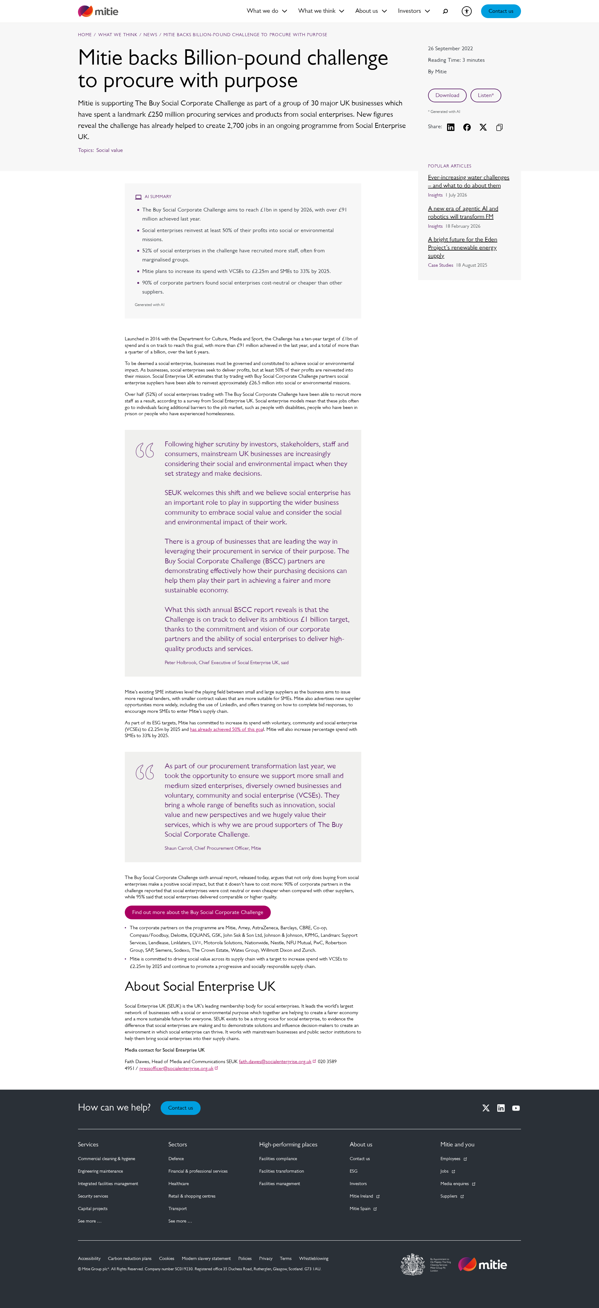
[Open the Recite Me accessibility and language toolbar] (467, 11)
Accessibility (89, 1259)
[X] (486, 1108)
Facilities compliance (278, 1159)
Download (447, 96)
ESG (354, 1171)
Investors (358, 1184)
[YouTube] (516, 1108)
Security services (93, 1196)
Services (88, 1145)
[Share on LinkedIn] (451, 127)
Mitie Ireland (361, 1196)
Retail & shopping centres (192, 1196)
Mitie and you (458, 1145)
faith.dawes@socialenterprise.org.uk (275, 1061)
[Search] (445, 11)
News (150, 35)
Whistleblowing (313, 1259)
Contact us (501, 11)
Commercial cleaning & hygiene (106, 1159)
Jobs (445, 1171)
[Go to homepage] (482, 1264)
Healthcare (178, 1184)
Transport (177, 1209)
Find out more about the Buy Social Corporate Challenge (197, 913)
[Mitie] (98, 11)
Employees (450, 1159)
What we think (118, 35)
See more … (90, 1221)
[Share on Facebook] (467, 127)
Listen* (486, 96)
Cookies (166, 1259)
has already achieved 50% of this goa (226, 729)
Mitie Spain (360, 1209)
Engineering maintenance (100, 1171)
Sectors (177, 1145)
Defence (176, 1159)
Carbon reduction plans (130, 1259)
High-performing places (288, 1145)
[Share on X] (483, 127)
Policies (245, 1259)
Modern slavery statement (206, 1259)
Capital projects (93, 1209)
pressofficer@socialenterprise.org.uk (176, 1068)
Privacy (265, 1259)
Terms (286, 1259)
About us (361, 1145)
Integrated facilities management (108, 1184)
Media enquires (455, 1184)
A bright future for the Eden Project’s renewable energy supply (462, 248)
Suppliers (449, 1196)
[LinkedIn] (501, 1108)
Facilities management (279, 1184)
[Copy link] (499, 127)
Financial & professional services (198, 1171)
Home (85, 35)
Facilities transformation (281, 1171)
